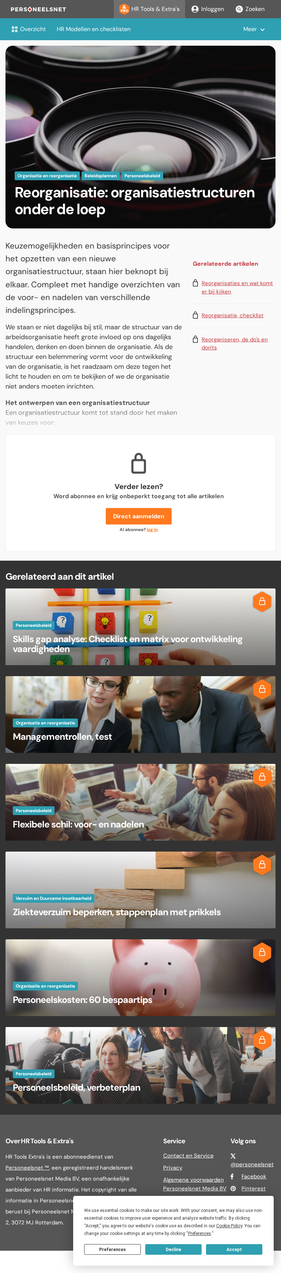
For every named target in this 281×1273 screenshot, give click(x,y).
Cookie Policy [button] (229, 1225)
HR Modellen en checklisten (94, 29)
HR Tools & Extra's (155, 9)
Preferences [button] (199, 1233)
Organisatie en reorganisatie (47, 176)
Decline (173, 1249)
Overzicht (33, 29)
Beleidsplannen (101, 176)
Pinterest (253, 1188)
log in (152, 530)
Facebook (253, 1176)
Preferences (112, 1249)
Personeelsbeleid (142, 176)
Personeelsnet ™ (27, 1167)
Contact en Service (188, 1155)
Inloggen (212, 9)
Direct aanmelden (138, 516)
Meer (250, 29)
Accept (234, 1249)
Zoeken (255, 9)
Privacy (172, 1167)
